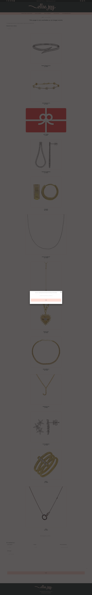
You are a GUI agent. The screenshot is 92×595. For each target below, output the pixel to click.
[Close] (61, 292)
